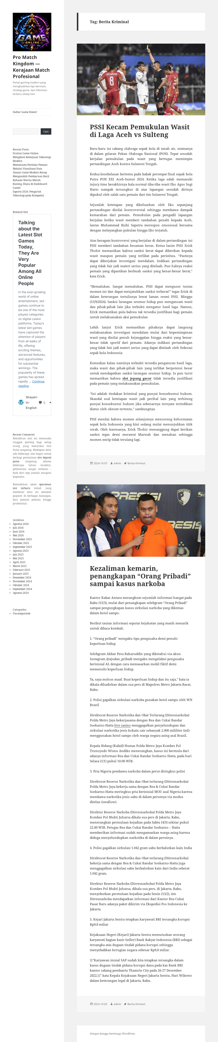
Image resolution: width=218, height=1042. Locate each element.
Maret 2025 (20, 566)
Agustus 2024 (21, 593)
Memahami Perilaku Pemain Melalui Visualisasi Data (30, 166)
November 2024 (22, 581)
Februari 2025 (21, 570)
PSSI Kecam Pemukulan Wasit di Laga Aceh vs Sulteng (140, 130)
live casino (122, 725)
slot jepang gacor (137, 378)
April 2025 (19, 562)
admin (117, 463)
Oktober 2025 (21, 543)
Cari (46, 131)
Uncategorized (21, 613)
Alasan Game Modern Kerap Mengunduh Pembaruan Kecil (31, 174)
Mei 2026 (18, 535)
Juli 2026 (18, 528)
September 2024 (22, 589)
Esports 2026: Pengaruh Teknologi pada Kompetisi (28, 193)
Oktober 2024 (21, 585)
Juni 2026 (18, 531)
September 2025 (22, 547)
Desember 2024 (22, 577)
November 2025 (22, 539)
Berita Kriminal (136, 463)
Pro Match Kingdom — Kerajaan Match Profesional (31, 66)
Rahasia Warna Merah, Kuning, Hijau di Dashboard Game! (30, 184)
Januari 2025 (21, 573)
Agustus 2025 (21, 550)
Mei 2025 (18, 558)
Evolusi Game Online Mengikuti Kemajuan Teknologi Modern (32, 157)
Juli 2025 (18, 554)
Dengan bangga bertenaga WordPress (112, 1033)
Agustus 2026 (21, 524)
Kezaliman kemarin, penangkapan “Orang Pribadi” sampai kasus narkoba (140, 576)
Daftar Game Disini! (25, 112)
